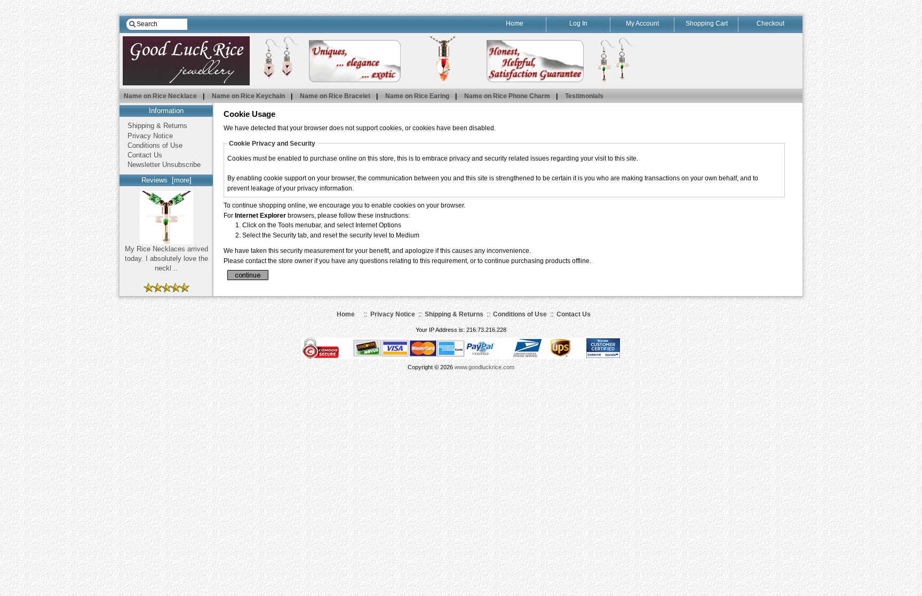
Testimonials (584, 95)
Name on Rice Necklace (160, 95)
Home (346, 314)
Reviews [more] (166, 180)
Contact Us (145, 155)
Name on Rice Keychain (248, 95)
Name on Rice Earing (417, 95)
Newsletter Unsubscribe (164, 165)
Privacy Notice (150, 136)
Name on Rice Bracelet (335, 95)
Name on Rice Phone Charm (507, 95)
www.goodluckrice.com (484, 367)
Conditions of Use (155, 145)
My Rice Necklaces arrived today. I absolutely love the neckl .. (166, 258)
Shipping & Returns (157, 126)
